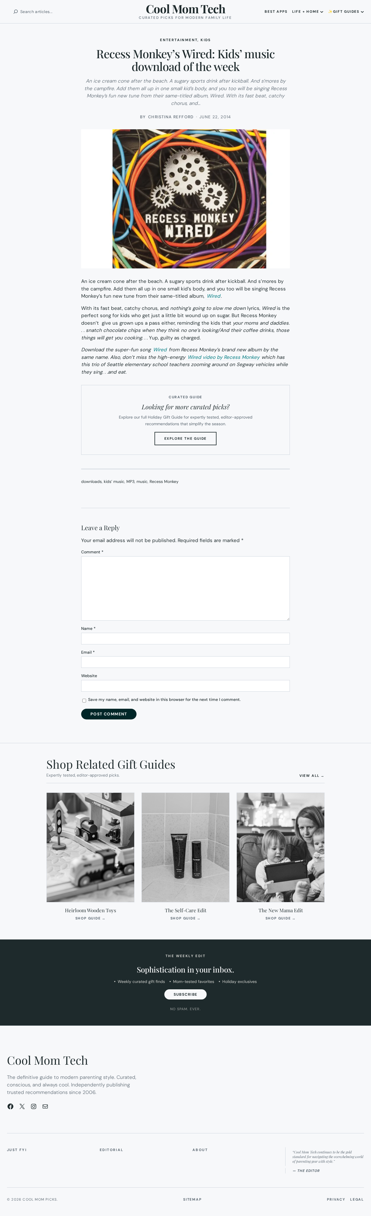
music (142, 481)
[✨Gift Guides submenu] (362, 11)
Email (88, 652)
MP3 (130, 481)
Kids (206, 40)
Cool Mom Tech (185, 8)
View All (312, 775)
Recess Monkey (164, 481)
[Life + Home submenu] (321, 11)
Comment (92, 552)
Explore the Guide (190, 440)
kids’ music (114, 481)
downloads (91, 481)
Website (89, 675)
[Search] (15, 11)
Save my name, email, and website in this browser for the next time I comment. (164, 699)
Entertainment (178, 40)
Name (88, 628)
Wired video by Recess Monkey (223, 357)
